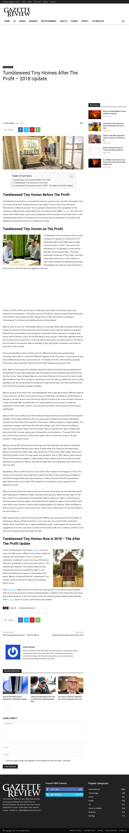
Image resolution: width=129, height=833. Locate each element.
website (66, 211)
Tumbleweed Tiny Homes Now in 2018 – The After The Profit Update (43, 185)
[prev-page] (4, 707)
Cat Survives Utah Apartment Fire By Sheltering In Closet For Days (113, 126)
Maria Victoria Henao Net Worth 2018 (68, 635)
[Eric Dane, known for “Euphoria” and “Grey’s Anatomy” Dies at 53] (70, 685)
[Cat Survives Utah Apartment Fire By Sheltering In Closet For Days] (94, 126)
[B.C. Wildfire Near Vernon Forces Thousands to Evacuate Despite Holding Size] (94, 163)
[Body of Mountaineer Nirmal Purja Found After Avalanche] (94, 151)
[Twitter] (26, 129)
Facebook (12, 589)
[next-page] (8, 707)
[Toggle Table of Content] (70, 176)
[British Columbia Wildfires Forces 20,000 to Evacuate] (94, 114)
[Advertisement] (64, 43)
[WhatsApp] (37, 129)
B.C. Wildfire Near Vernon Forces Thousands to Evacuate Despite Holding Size (114, 162)
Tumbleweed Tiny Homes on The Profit (31, 183)
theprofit (13, 608)
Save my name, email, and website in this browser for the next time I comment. (38, 761)
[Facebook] (20, 129)
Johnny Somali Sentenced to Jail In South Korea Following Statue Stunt (42, 699)
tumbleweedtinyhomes (27, 608)
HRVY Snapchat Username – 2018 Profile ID (21, 635)
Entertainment (8, 67)
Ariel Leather (9, 123)
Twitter (11, 599)
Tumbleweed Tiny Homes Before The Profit (32, 180)
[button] (123, 21)
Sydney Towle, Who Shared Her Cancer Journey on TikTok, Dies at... (114, 138)
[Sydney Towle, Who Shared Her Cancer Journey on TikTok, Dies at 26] (94, 138)
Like (80, 789)
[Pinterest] (32, 129)
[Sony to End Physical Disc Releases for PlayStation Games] (15, 685)
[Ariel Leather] (13, 652)
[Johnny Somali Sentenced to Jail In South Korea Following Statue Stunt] (43, 685)
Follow (79, 794)
